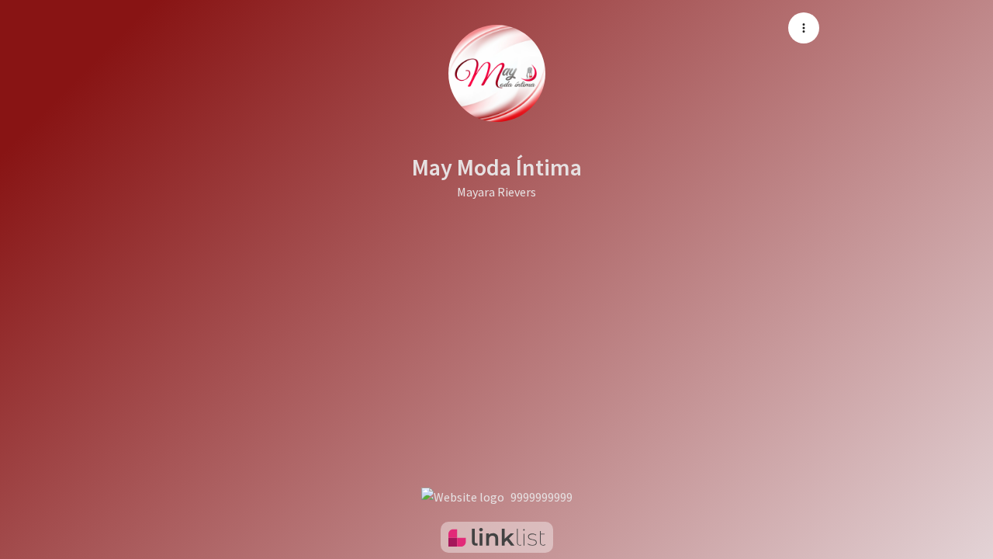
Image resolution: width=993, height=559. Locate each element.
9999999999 (541, 497)
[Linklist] (496, 537)
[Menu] (803, 27)
